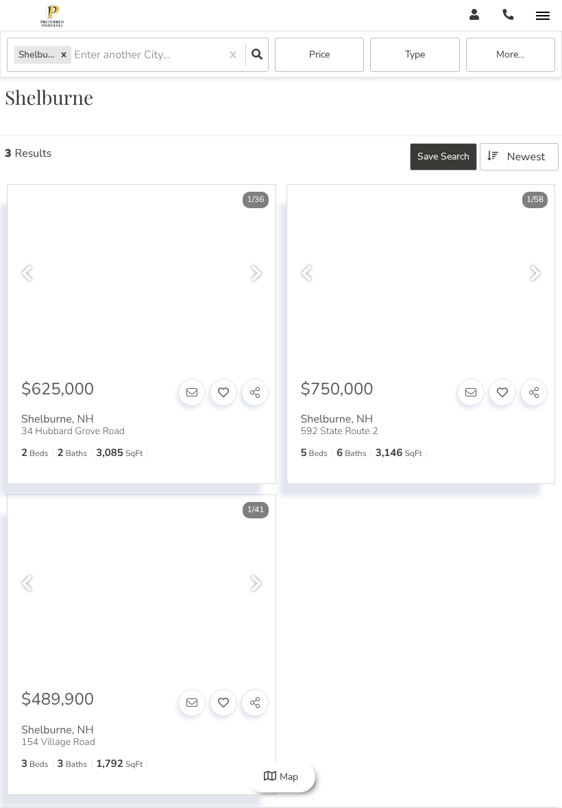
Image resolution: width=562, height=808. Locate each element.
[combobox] (75, 55)
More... (510, 54)
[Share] (255, 392)
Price (319, 54)
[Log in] (474, 15)
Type (415, 54)
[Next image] (256, 274)
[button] (63, 54)
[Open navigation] (542, 16)
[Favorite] (223, 392)
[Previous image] (27, 274)
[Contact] (192, 392)
